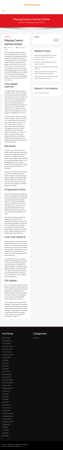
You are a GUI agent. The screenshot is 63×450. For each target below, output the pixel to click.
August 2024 (6, 357)
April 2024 (5, 368)
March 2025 (6, 338)
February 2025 (6, 341)
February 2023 (6, 408)
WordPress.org (18, 446)
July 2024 (5, 360)
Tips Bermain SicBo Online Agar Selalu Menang (46, 68)
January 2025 (6, 343)
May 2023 (5, 399)
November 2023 (7, 382)
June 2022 (5, 430)
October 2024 (6, 352)
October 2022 (6, 419)
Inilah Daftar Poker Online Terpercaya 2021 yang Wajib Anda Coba (46, 77)
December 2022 (7, 413)
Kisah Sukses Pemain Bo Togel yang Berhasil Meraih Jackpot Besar (45, 72)
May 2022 (5, 433)
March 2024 (6, 371)
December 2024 (7, 346)
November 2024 (7, 349)
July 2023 (5, 394)
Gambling (7, 36)
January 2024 (6, 377)
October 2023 (6, 385)
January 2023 (6, 410)
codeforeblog (31, 5)
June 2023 (5, 396)
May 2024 (5, 366)
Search (36, 37)
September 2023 (7, 388)
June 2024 (5, 363)
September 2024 (7, 354)
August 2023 (6, 391)
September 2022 (7, 422)
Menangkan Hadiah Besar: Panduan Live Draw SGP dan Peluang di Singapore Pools (45, 57)
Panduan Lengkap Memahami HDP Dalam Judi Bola (45, 63)
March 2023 (6, 405)
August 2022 (6, 424)
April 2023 (5, 402)
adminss (10, 47)
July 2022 (5, 427)
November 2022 (7, 416)
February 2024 (7, 374)
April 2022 (5, 436)
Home (23, 22)
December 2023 (7, 380)
